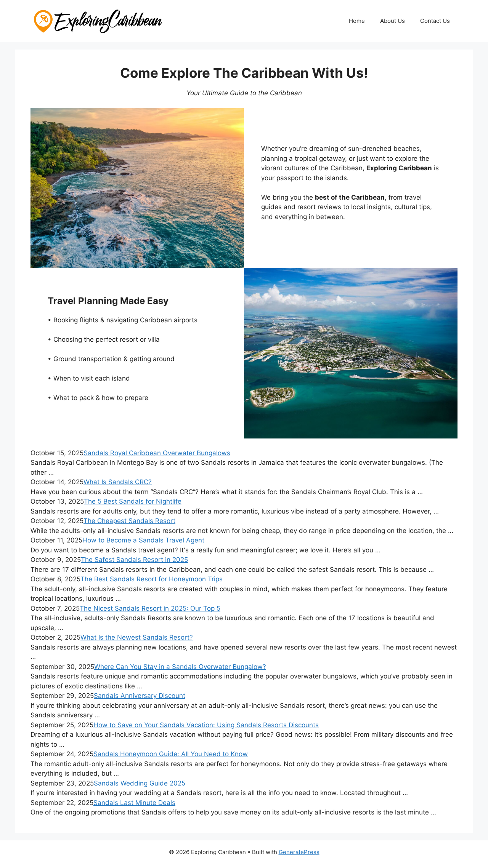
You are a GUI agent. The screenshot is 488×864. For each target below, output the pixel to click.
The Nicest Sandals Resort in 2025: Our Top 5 (150, 608)
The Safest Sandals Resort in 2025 (134, 559)
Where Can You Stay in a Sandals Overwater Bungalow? (180, 666)
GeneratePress (299, 852)
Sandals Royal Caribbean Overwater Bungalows (156, 453)
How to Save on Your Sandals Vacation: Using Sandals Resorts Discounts (206, 725)
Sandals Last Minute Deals (134, 802)
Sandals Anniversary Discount (139, 695)
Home (357, 20)
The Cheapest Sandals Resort (129, 521)
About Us (392, 20)
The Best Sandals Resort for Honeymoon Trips (151, 579)
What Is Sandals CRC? (117, 482)
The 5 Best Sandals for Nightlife (132, 501)
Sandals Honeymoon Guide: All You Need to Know (170, 754)
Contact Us (435, 20)
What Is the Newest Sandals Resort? (136, 637)
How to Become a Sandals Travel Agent (143, 540)
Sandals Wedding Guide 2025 (139, 783)
